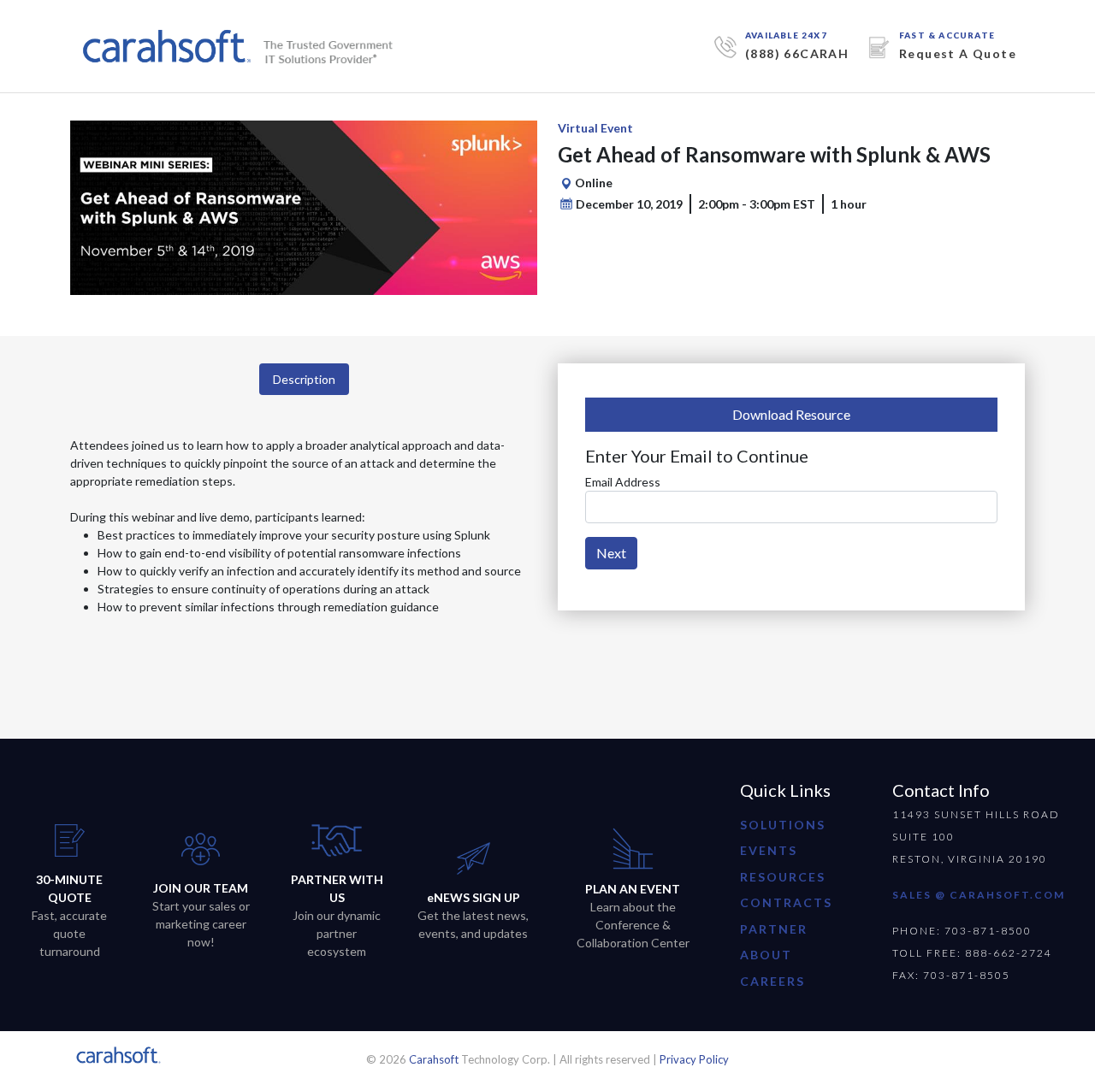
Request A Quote (957, 53)
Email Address (622, 482)
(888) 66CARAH (797, 53)
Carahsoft (434, 1059)
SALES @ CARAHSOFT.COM (978, 894)
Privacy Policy (694, 1059)
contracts (786, 902)
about (766, 954)
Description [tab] (304, 379)
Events (768, 850)
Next (611, 553)
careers (772, 981)
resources (783, 877)
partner (774, 929)
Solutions (783, 824)
